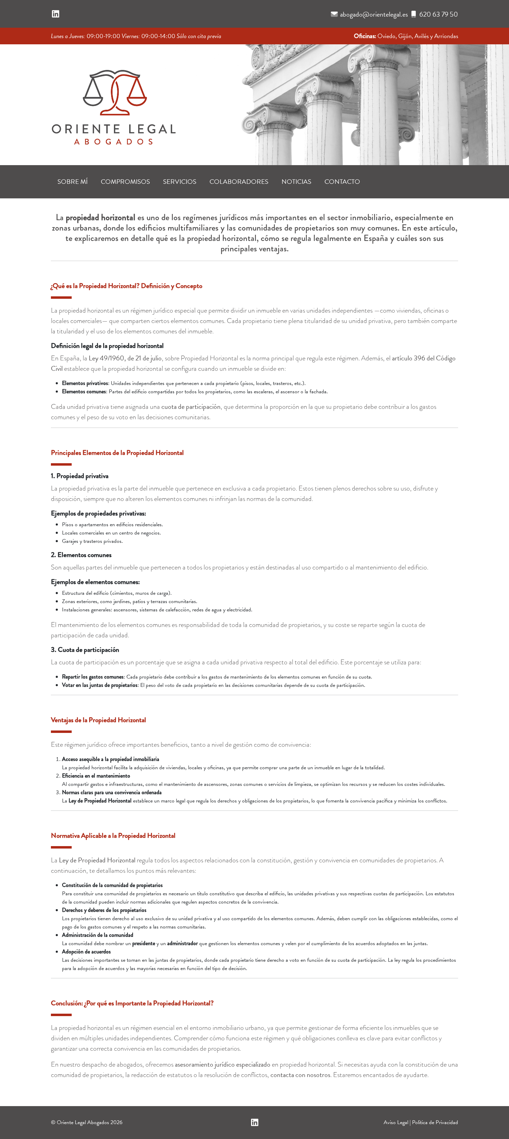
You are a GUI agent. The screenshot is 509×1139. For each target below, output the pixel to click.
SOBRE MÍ (72, 182)
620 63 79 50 (438, 14)
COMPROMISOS (125, 182)
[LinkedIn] (55, 14)
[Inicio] (113, 102)
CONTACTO (342, 182)
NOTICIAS (296, 182)
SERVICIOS (179, 182)
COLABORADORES (238, 182)
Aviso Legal (396, 1122)
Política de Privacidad (435, 1122)
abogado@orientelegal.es (374, 14)
